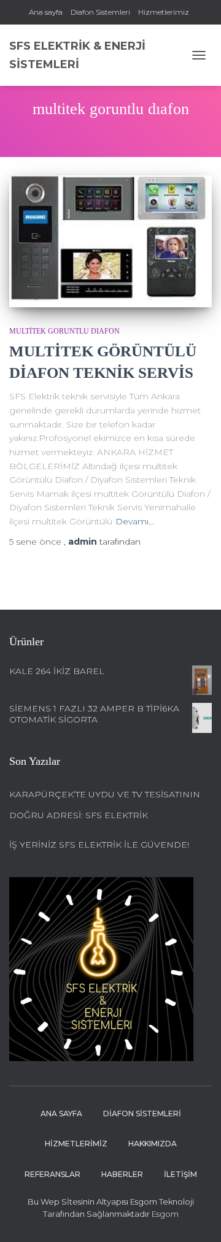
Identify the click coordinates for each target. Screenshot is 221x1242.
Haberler (122, 1174)
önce (36, 541)
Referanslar (52, 1174)
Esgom (164, 1214)
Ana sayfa (46, 12)
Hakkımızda (152, 1143)
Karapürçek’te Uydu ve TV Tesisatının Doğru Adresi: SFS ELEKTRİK (104, 805)
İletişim (180, 1174)
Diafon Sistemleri (100, 12)
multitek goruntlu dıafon (64, 331)
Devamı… (134, 521)
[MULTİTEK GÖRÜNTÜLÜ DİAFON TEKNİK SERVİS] (110, 241)
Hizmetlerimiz (163, 12)
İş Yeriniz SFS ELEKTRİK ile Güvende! (99, 844)
